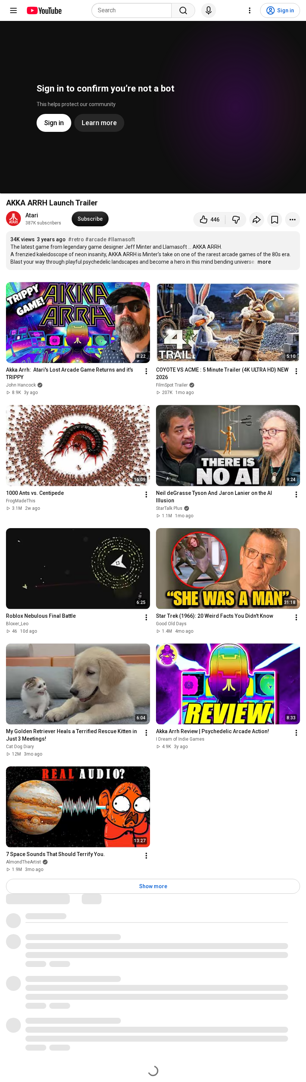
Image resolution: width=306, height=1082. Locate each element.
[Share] (256, 219)
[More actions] (292, 219)
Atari (31, 215)
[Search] (183, 10)
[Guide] (13, 10)
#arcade (95, 239)
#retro (76, 239)
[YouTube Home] (44, 10)
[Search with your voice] (208, 10)
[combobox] (134, 10)
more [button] (264, 262)
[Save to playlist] (274, 219)
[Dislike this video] (235, 219)
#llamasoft (121, 239)
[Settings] (249, 10)
